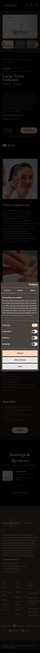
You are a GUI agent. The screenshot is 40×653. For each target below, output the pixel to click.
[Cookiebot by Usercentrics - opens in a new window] (29, 284)
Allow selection (20, 360)
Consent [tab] (7, 290)
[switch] (35, 331)
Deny (20, 366)
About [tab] (33, 290)
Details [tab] (20, 290)
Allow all (20, 353)
